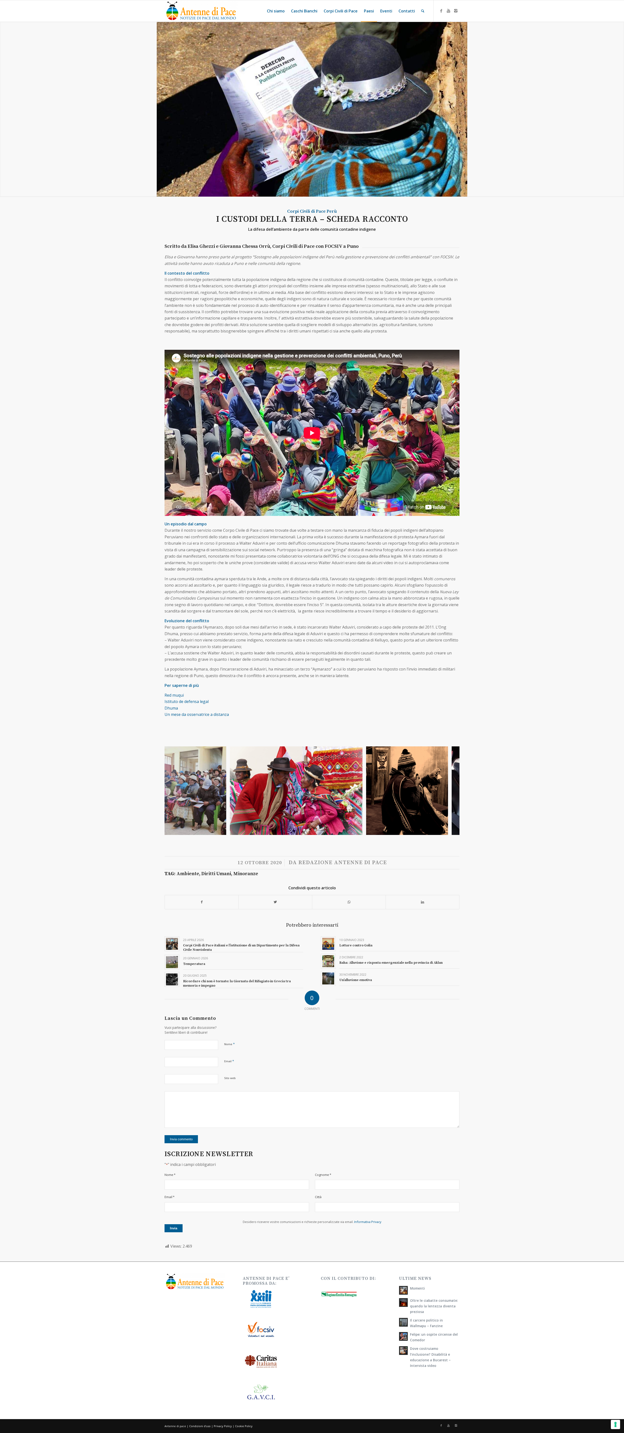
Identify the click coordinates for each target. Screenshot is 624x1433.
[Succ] (448, 790)
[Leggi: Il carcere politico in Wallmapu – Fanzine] (403, 1322)
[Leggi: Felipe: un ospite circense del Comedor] (403, 1336)
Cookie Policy (244, 1426)
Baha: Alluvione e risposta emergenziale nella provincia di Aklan (391, 963)
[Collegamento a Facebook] (441, 10)
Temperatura (194, 964)
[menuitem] (276, 11)
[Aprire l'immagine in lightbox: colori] (357, 829)
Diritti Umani (216, 874)
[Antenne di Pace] (201, 11)
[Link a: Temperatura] (172, 962)
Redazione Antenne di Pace (342, 862)
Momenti (417, 1288)
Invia (173, 1228)
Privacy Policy (223, 1426)
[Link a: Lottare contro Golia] (328, 944)
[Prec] (175, 790)
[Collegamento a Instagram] (455, 10)
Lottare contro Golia (355, 945)
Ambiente (187, 874)
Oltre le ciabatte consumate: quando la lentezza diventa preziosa (434, 1306)
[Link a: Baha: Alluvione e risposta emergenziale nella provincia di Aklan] (328, 961)
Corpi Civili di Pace (306, 211)
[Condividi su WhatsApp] (349, 902)
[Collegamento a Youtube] (448, 10)
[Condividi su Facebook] (201, 902)
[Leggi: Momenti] (403, 1290)
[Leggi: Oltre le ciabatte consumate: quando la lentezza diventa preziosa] (403, 1302)
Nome (229, 1044)
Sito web (230, 1078)
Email (229, 1061)
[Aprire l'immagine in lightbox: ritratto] (443, 829)
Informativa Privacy (367, 1222)
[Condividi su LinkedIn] (422, 902)
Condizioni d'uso (200, 1426)
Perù (332, 211)
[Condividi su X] (275, 902)
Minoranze (245, 874)
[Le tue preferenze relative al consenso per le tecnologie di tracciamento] (615, 1424)
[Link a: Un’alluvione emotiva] (328, 978)
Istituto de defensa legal (187, 701)
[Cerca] (423, 11)
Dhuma (172, 708)
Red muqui (175, 695)
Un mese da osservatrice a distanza (197, 714)
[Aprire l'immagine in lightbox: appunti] (221, 829)
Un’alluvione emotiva (355, 980)
